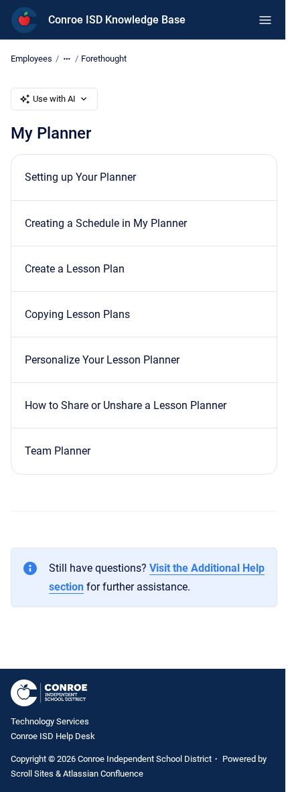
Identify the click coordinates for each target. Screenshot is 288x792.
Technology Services (50, 721)
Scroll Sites (32, 774)
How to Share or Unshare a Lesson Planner (125, 405)
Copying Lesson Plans (77, 314)
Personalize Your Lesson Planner (102, 359)
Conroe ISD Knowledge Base (117, 19)
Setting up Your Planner (80, 177)
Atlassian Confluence (103, 774)
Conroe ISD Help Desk (53, 736)
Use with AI (54, 99)
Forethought (104, 59)
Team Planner (57, 451)
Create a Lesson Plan (75, 268)
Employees (31, 59)
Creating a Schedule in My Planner (106, 223)
